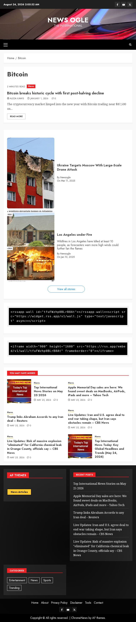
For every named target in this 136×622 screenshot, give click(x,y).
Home (34, 603)
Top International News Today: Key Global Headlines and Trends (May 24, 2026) (109, 449)
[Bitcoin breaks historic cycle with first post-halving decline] (68, 86)
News (31, 86)
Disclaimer (76, 603)
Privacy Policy (59, 603)
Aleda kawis (17, 98)
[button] (6, 44)
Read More (16, 116)
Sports (47, 580)
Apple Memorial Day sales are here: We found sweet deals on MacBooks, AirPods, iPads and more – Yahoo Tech (96, 391)
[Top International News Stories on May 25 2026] (19, 391)
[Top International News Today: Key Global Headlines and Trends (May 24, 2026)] (80, 446)
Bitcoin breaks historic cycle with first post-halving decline (55, 93)
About (44, 603)
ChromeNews (79, 618)
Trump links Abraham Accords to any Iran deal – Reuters (35, 419)
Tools (88, 603)
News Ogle (68, 20)
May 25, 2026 (44, 400)
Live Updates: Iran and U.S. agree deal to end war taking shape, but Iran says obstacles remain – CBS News (96, 419)
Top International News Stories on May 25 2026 (48, 391)
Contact (98, 603)
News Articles (19, 492)
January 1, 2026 (39, 98)
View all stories (66, 289)
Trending (14, 588)
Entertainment (17, 580)
